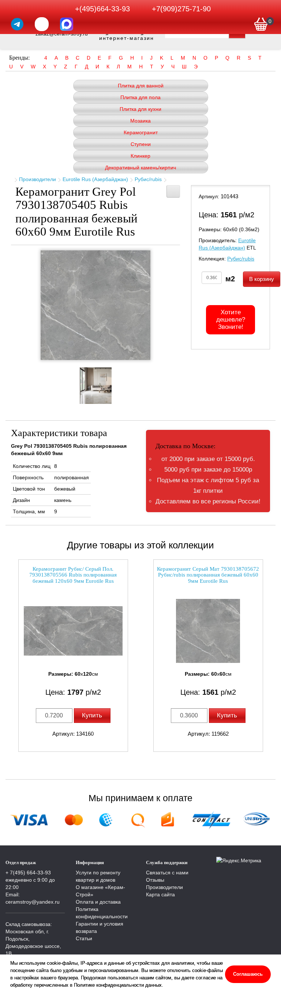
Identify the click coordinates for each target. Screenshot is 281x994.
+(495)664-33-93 (102, 8)
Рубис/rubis (148, 179)
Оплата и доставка (98, 902)
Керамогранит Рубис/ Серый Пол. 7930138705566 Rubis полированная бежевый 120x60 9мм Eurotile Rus (73, 575)
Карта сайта (160, 894)
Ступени (141, 144)
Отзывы (155, 880)
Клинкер (140, 156)
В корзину (261, 279)
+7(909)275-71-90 (181, 8)
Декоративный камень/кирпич (140, 167)
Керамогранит (141, 132)
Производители (37, 179)
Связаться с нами (167, 872)
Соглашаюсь (248, 974)
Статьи (84, 938)
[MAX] (66, 24)
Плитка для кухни (140, 109)
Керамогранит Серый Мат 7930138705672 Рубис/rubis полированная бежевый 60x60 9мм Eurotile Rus (208, 575)
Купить (92, 715)
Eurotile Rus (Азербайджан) (95, 179)
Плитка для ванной (141, 86)
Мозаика (140, 121)
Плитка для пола (140, 97)
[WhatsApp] (42, 24)
